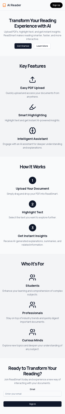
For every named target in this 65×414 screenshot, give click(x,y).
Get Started (23, 45)
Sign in (32, 403)
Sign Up (56, 5)
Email (32, 389)
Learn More (42, 45)
